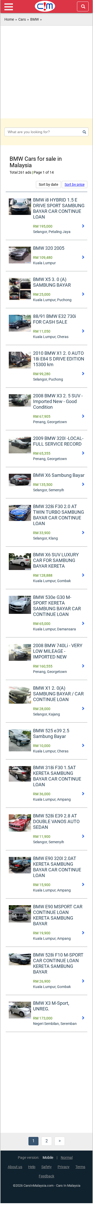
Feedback (46, 1176)
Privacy (63, 1167)
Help (31, 1167)
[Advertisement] (46, 72)
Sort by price (74, 184)
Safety (46, 1167)
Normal (67, 1157)
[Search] (83, 131)
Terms (80, 1167)
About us (15, 1167)
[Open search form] (83, 6)
